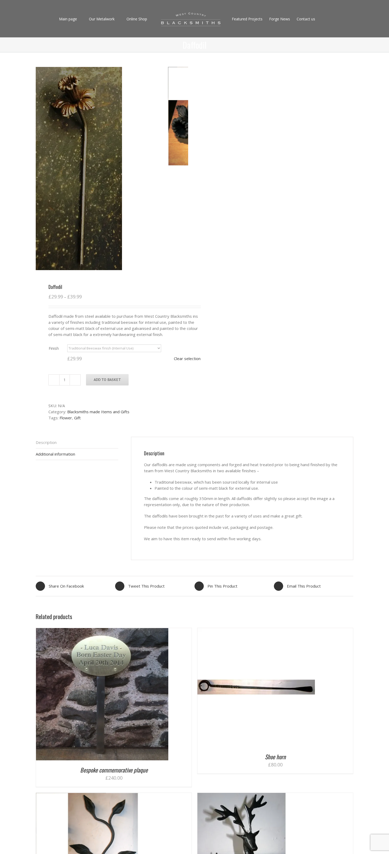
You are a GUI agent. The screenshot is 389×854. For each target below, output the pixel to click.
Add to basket (107, 379)
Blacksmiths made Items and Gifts (98, 411)
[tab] (77, 442)
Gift (77, 417)
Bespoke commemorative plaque (114, 770)
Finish (54, 348)
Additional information (55, 454)
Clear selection (187, 358)
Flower (66, 417)
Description (46, 442)
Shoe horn (275, 756)
